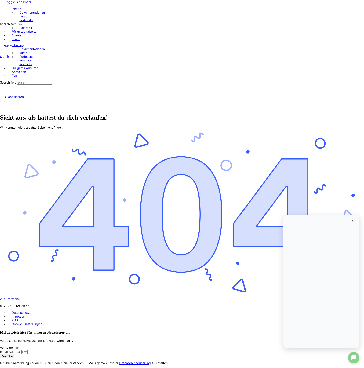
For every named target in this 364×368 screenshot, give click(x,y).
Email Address (10, 352)
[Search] (2, 53)
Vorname (7, 347)
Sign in (5, 56)
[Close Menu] (2, 38)
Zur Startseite (10, 299)
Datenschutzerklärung (135, 363)
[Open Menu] (2, 16)
